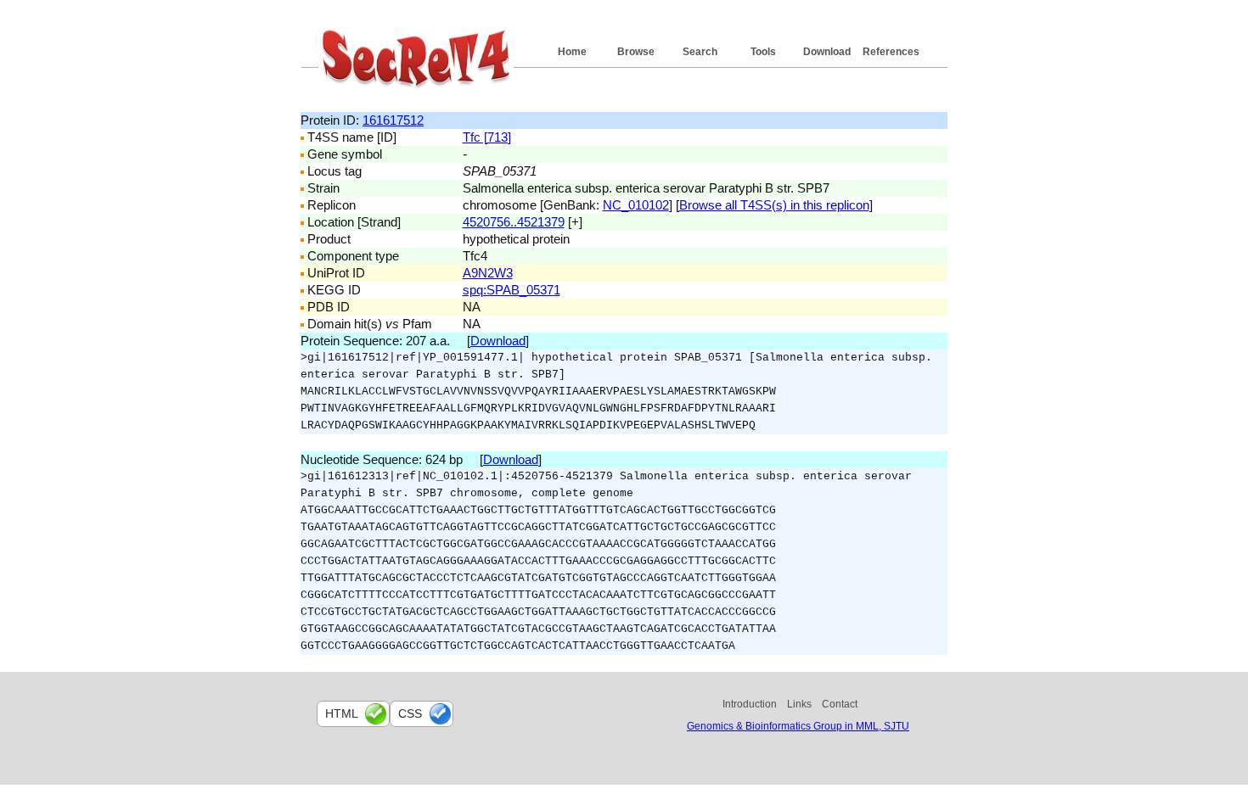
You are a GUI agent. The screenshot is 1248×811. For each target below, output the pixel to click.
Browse (636, 52)
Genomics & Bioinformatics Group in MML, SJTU (798, 726)
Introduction (749, 704)
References (891, 52)
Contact (839, 704)
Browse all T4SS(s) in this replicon (774, 205)
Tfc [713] (487, 137)
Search (700, 52)
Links (799, 704)
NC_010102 (636, 205)
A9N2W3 (488, 273)
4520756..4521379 (514, 222)
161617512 (393, 120)
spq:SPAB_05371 (511, 289)
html (341, 713)
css (410, 713)
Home (572, 52)
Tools (763, 52)
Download (827, 52)
